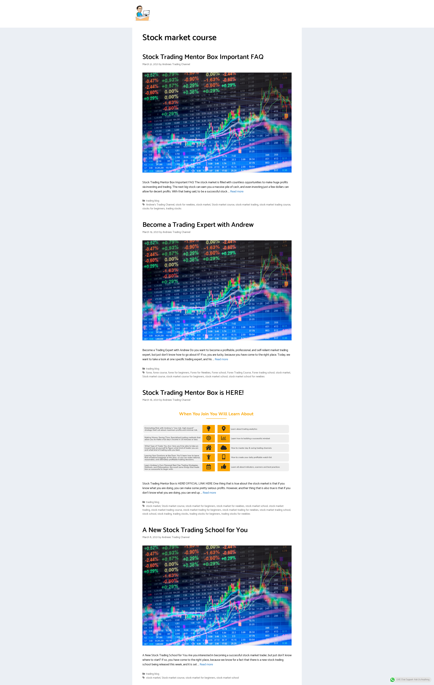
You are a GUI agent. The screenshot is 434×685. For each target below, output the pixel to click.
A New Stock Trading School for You (195, 530)
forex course (160, 373)
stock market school (216, 376)
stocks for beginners (153, 208)
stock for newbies (185, 205)
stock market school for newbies (247, 376)
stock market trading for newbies (240, 510)
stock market (203, 205)
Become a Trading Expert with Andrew (198, 225)
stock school (149, 514)
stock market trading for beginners (202, 510)
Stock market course (223, 205)
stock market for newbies (230, 506)
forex (149, 373)
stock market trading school (275, 510)
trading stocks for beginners (205, 514)
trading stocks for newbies (235, 514)
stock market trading (247, 205)
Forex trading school (263, 373)
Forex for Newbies (200, 373)
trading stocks (173, 208)
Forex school (219, 373)
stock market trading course (275, 205)
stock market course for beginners (185, 376)
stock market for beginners (200, 506)
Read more (236, 191)
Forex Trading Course (239, 373)
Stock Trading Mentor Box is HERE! (192, 393)
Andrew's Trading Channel (160, 205)
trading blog (152, 201)
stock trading (164, 514)
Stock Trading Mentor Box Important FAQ (203, 57)
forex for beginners (178, 373)
